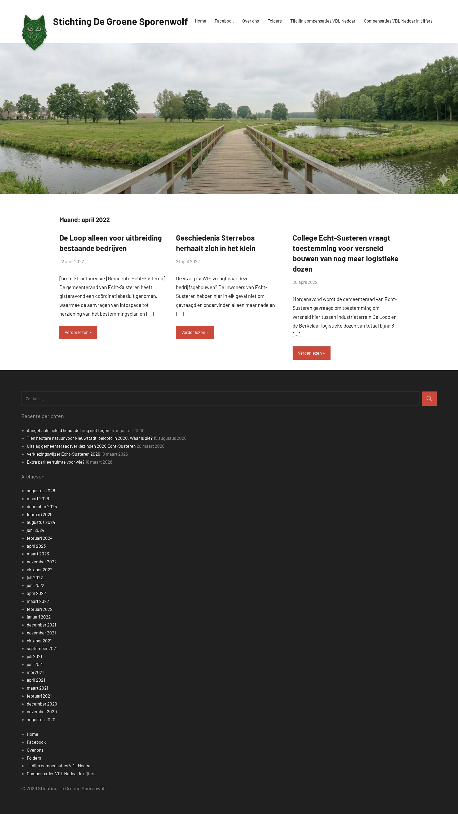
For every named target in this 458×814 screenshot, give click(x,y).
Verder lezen (77, 332)
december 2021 (41, 624)
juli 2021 (34, 656)
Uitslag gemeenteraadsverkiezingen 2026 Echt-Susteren (81, 446)
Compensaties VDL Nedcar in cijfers (398, 20)
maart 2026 (38, 498)
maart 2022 (38, 601)
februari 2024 (39, 538)
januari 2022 (39, 616)
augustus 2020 (41, 719)
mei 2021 (35, 672)
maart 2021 (37, 687)
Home (200, 20)
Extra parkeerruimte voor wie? (56, 461)
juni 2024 (35, 530)
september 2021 (42, 648)
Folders (274, 20)
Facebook (224, 20)
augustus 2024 (41, 522)
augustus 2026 (41, 490)
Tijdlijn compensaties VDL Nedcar (322, 20)
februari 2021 (39, 695)
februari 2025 (39, 514)
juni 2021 (35, 664)
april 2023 (36, 546)
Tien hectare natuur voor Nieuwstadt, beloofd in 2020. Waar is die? (90, 438)
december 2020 (42, 703)
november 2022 (42, 561)
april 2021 (36, 679)
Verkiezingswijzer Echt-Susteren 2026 (63, 453)
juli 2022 (35, 577)
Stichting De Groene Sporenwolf (120, 21)
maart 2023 (38, 553)
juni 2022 (35, 585)
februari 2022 (39, 609)
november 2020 (42, 711)
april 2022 (36, 593)
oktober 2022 (39, 569)
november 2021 (41, 632)
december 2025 (42, 506)
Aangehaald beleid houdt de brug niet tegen (68, 430)
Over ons (250, 20)
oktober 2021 (39, 640)
